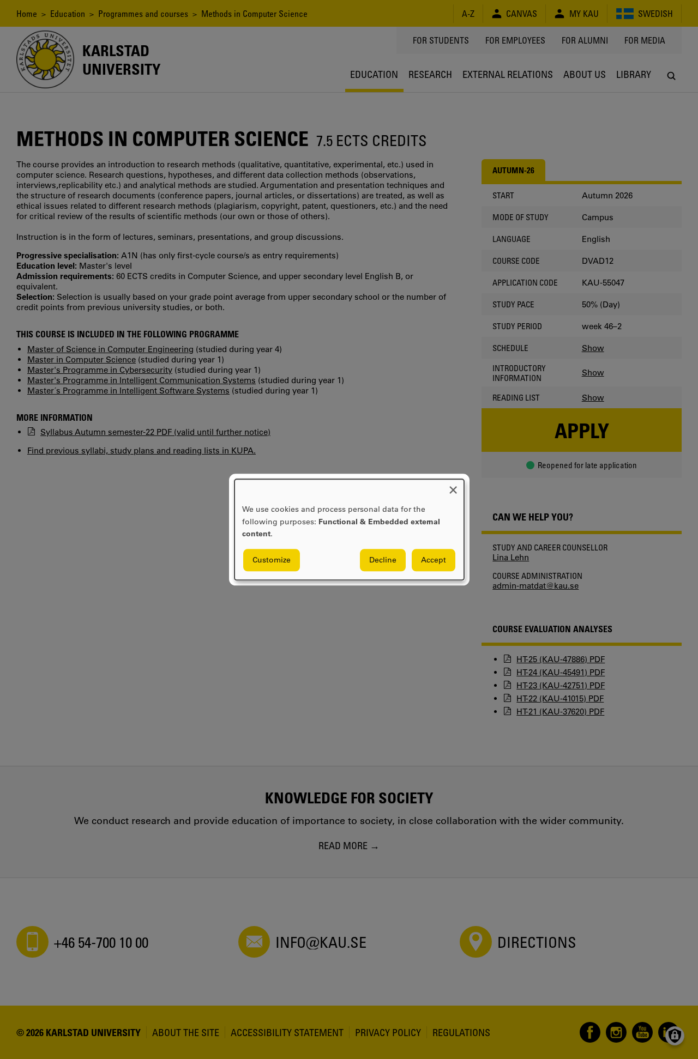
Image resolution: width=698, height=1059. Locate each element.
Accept (433, 560)
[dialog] (349, 529)
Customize (271, 560)
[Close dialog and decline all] (453, 486)
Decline (382, 560)
